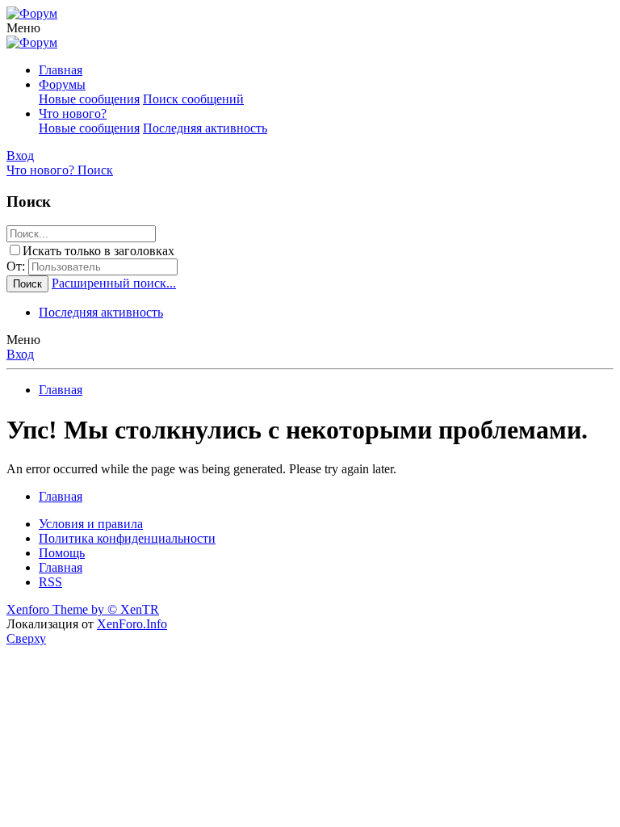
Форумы (62, 84)
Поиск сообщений (193, 99)
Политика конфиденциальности (127, 538)
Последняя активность (205, 128)
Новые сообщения (89, 99)
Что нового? (73, 113)
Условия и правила (91, 524)
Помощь (62, 553)
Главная (60, 70)
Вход (20, 354)
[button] (23, 28)
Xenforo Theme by (82, 609)
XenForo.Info (132, 624)
